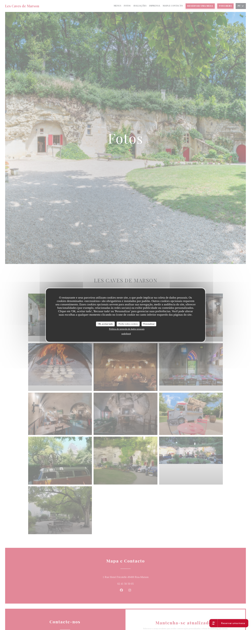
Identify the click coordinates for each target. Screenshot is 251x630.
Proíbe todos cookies (128, 324)
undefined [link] (126, 333)
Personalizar (149, 324)
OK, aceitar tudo (105, 324)
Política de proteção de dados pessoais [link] (126, 329)
